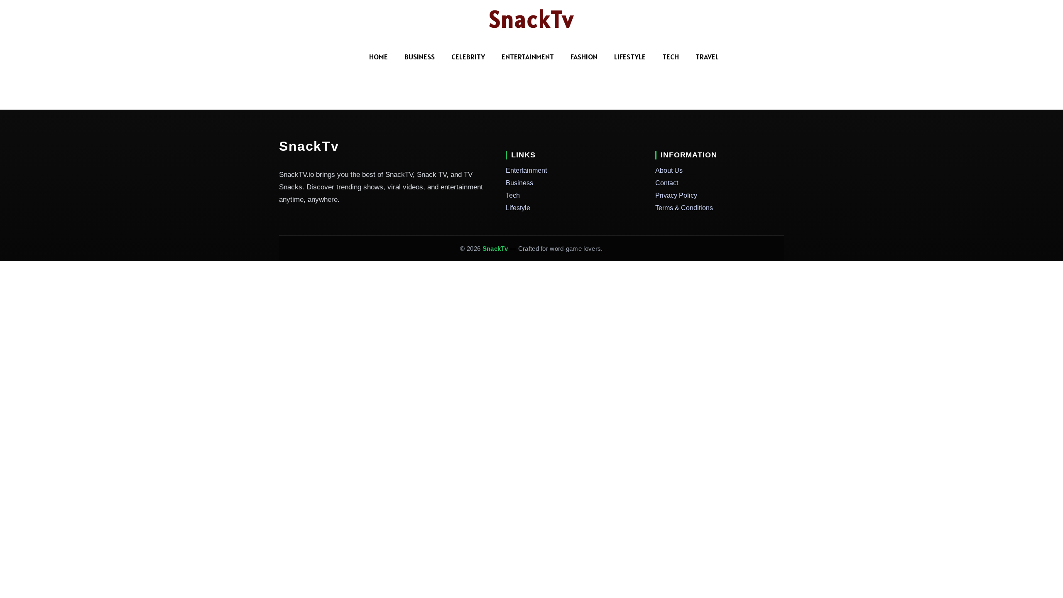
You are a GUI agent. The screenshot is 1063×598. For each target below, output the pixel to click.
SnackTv (532, 19)
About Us (669, 170)
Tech (670, 56)
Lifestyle (630, 56)
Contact (666, 182)
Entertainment (528, 56)
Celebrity (468, 56)
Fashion (584, 56)
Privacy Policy (676, 195)
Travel (707, 56)
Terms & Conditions (684, 207)
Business (419, 56)
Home (378, 56)
